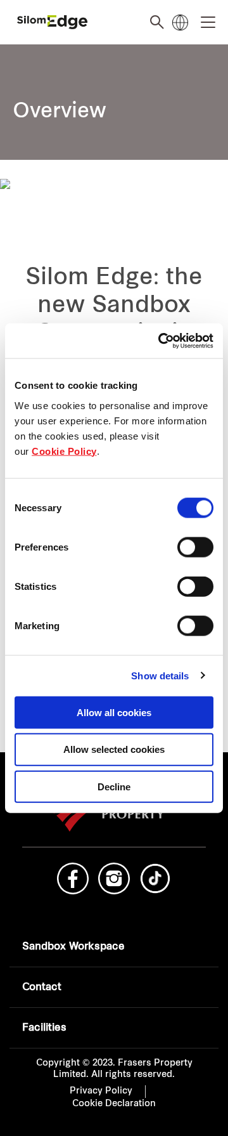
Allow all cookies (114, 712)
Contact (41, 988)
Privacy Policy (101, 1091)
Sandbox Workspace (73, 947)
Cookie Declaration (114, 1104)
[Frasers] (52, 22)
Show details (160, 675)
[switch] (195, 547)
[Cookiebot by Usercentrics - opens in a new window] (160, 340)
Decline (114, 786)
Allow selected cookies (114, 749)
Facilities (44, 1028)
